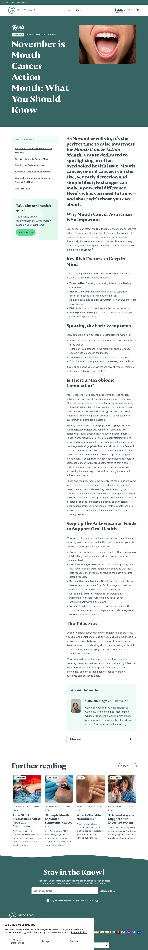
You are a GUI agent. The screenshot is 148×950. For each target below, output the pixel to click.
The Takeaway (22, 188)
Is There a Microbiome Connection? (33, 171)
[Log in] (129, 10)
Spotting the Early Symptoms (29, 165)
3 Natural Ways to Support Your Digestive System (121, 818)
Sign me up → (107, 890)
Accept (45, 941)
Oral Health (18, 35)
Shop (78, 10)
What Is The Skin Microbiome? (88, 817)
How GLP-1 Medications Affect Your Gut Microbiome (26, 820)
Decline (74, 941)
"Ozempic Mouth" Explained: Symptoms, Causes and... (58, 820)
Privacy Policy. (79, 932)
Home (69, 10)
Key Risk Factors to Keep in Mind (31, 159)
